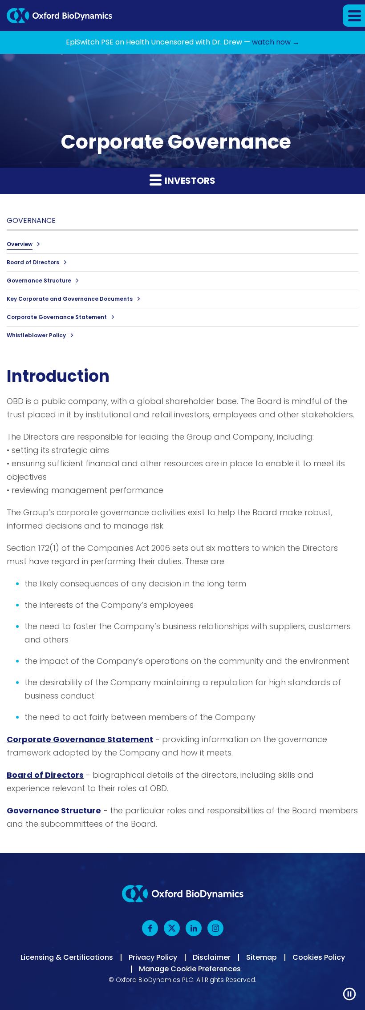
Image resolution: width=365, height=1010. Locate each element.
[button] (354, 15)
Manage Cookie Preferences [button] (190, 969)
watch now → (276, 42)
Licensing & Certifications (66, 957)
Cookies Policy (318, 957)
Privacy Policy (153, 957)
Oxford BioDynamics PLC (154, 979)
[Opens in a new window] (150, 928)
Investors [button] (189, 180)
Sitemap (261, 957)
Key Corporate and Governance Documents (70, 299)
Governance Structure (39, 280)
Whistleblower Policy (36, 335)
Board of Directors (33, 262)
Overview (19, 244)
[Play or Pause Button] (349, 994)
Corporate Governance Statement (57, 317)
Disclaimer (212, 957)
